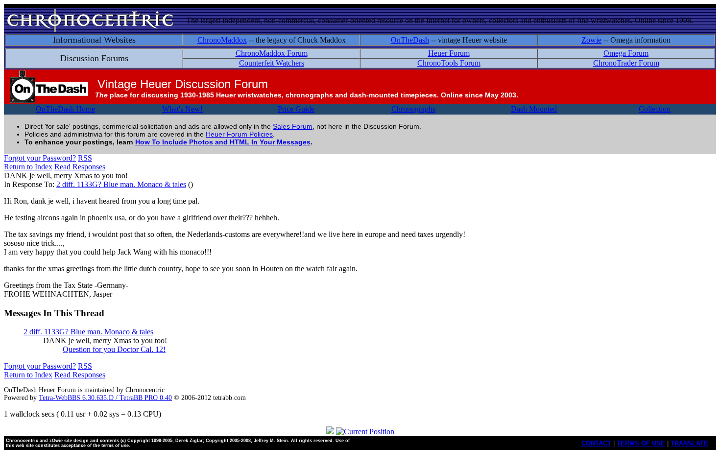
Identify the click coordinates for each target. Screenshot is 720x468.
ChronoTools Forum (448, 63)
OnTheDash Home (65, 109)
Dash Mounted (534, 109)
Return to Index (28, 167)
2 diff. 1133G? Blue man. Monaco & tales (121, 184)
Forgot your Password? (40, 158)
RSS (85, 158)
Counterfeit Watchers (271, 63)
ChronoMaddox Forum (272, 53)
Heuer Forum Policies (239, 134)
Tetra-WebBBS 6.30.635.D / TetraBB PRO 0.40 (105, 397)
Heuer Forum (449, 53)
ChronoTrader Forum (626, 63)
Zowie (591, 40)
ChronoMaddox (222, 40)
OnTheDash (410, 40)
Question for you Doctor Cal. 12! (114, 349)
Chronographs (413, 109)
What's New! (182, 109)
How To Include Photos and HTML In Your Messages (223, 142)
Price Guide (296, 109)
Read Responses (79, 167)
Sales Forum (292, 126)
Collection (655, 109)
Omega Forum (625, 53)
